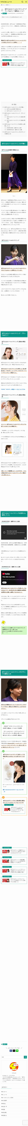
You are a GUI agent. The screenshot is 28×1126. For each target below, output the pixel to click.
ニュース (5, 1094)
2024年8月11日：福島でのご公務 (14, 129)
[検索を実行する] (25, 1057)
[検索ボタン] (22, 2)
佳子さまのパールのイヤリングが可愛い (14, 107)
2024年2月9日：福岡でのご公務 (14, 127)
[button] (11, 1051)
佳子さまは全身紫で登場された (14, 109)
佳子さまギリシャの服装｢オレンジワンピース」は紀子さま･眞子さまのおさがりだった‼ (17, 851)
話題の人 (4, 13)
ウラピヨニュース (6, 2)
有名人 (4, 1103)
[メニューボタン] (26, 2)
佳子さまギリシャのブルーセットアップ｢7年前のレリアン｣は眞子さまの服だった (17, 880)
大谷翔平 (5, 1100)
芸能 (4, 1109)
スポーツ (5, 1091)
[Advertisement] (14, 83)
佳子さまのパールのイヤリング (14, 111)
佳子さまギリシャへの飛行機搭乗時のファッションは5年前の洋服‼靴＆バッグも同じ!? (17, 861)
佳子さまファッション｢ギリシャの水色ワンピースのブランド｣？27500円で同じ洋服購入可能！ (17, 64)
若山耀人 (5, 1112)
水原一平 (5, 1106)
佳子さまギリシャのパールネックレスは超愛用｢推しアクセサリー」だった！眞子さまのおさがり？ (17, 809)
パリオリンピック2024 (8, 1097)
